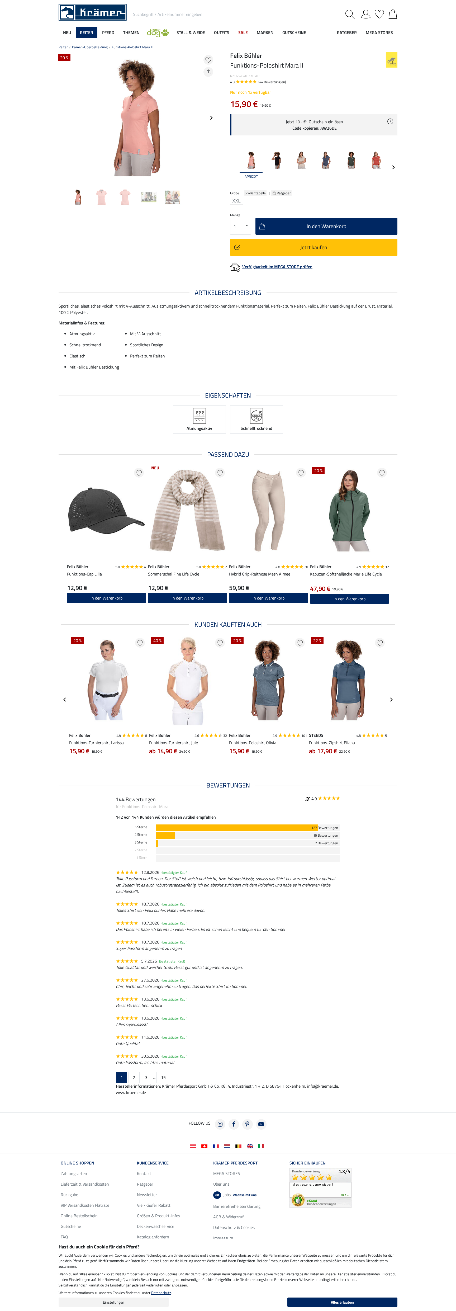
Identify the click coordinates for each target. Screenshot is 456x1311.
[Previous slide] (63, 117)
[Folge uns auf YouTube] (261, 1124)
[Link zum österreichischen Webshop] (194, 1146)
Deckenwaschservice (155, 1226)
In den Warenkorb (268, 598)
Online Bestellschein (79, 1216)
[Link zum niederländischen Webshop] (228, 1146)
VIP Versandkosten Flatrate (85, 1205)
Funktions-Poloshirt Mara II (132, 47)
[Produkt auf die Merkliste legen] (208, 60)
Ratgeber (284, 193)
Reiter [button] (86, 32)
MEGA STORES (379, 32)
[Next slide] (211, 117)
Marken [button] (265, 32)
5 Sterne (141, 826)
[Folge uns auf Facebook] (234, 1124)
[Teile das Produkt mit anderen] (208, 72)
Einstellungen (113, 1302)
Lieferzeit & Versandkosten (85, 1184)
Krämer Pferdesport (235, 1163)
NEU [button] (67, 32)
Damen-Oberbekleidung (90, 47)
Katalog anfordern (153, 1237)
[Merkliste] (379, 13)
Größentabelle (255, 193)
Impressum (223, 1238)
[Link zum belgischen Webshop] (239, 1146)
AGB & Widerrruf (228, 1217)
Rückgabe (69, 1194)
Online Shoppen (77, 1163)
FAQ (64, 1237)
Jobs (235, 1194)
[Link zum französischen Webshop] (217, 1146)
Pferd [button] (108, 32)
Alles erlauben (342, 1302)
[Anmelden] (365, 13)
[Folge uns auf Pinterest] (247, 1124)
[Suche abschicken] (351, 14)
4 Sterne (141, 834)
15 (163, 1077)
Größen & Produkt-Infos (158, 1216)
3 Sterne (141, 842)
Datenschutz (161, 1292)
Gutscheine (71, 1226)
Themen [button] (131, 32)
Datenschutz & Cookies (234, 1227)
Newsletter (147, 1194)
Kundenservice (153, 1163)
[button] (158, 32)
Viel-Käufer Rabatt (153, 1205)
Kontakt (144, 1173)
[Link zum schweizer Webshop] (205, 1146)
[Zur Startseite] (93, 12)
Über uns (221, 1184)
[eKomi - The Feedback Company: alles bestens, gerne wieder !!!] (320, 1187)
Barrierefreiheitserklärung (236, 1206)
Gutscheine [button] (294, 32)
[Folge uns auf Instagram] (220, 1124)
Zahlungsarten (74, 1173)
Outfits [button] (221, 32)
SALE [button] (243, 32)
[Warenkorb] (392, 13)
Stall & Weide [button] (191, 32)
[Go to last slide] (65, 699)
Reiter (63, 47)
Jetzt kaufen (313, 247)
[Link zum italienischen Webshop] (262, 1146)
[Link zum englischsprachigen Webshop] (251, 1146)
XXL (236, 201)
